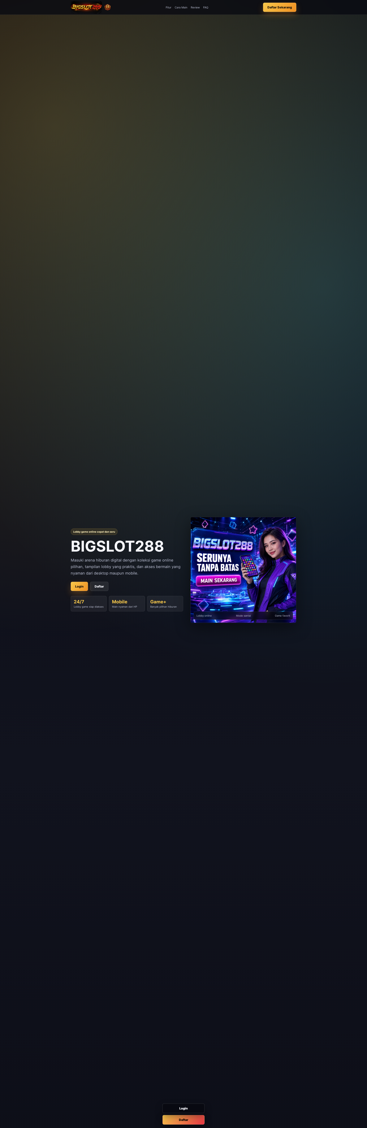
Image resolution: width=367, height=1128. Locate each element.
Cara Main (181, 7)
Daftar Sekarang (279, 7)
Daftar (183, 1120)
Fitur (168, 7)
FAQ (205, 7)
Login (183, 1108)
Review (195, 7)
